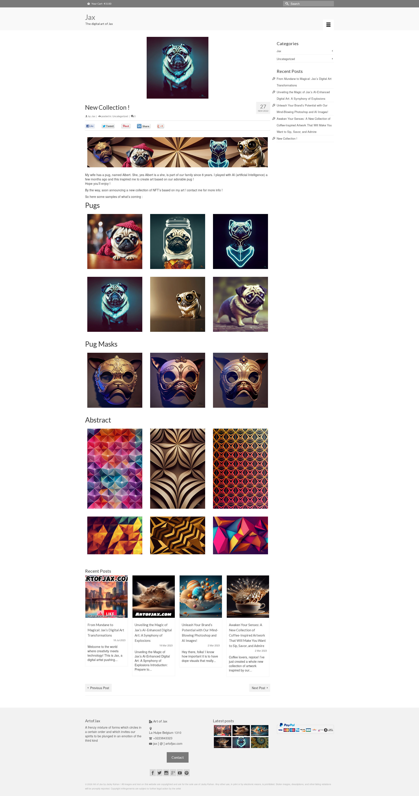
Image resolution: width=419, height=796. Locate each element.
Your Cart (101, 3)
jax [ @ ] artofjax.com (167, 743)
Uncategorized (120, 116)
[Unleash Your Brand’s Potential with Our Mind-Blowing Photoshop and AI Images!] (201, 596)
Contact (178, 757)
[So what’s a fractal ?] (259, 742)
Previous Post (99, 688)
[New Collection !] (240, 742)
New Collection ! (287, 138)
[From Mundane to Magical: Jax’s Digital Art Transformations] (106, 596)
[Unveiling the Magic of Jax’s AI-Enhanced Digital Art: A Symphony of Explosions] (153, 596)
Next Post (258, 688)
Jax (90, 17)
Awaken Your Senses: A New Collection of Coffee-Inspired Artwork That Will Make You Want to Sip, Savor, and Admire (304, 125)
